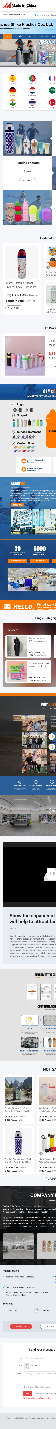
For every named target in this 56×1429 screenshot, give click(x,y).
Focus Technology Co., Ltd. (34, 1418)
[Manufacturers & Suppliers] (20, 5)
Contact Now (13, 307)
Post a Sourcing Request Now (37, 1398)
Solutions (44, 36)
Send (27, 1393)
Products (20, 36)
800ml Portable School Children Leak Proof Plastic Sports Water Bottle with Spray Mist (21, 285)
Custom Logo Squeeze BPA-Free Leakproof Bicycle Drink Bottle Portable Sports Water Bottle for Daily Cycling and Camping (38, 639)
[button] (50, 64)
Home (7, 36)
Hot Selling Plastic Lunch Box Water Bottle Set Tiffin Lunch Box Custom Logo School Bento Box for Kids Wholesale (39, 665)
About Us (32, 36)
